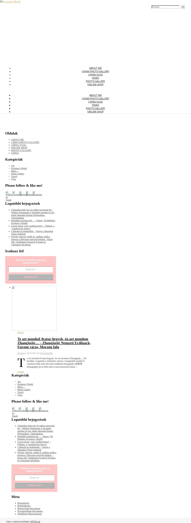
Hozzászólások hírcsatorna (30, 511)
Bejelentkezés (23, 506)
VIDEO (95, 78)
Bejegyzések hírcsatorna (28, 508)
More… (15, 171)
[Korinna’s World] (10, 1)
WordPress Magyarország (29, 514)
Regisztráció (23, 503)
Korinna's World (19, 168)
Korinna (21, 353)
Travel (14, 176)
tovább (20, 372)
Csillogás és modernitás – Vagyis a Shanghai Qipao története (33, 448)
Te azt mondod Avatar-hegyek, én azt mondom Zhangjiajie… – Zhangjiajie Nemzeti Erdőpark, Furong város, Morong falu (54, 343)
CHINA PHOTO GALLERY (95, 71)
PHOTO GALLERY (95, 81)
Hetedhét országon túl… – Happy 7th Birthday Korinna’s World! (35, 437)
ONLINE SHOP (95, 84)
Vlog (13, 179)
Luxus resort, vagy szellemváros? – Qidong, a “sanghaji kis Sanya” (34, 443)
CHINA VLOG (95, 74)
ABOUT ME (95, 68)
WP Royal (35, 521)
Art (12, 165)
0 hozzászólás (46, 353)
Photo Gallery (17, 173)
